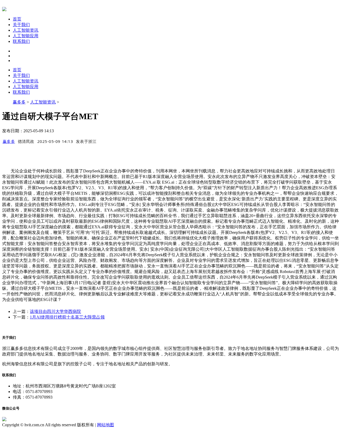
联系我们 (21, 41)
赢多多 (19, 102)
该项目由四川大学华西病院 (55, 311)
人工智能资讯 (25, 30)
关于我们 (21, 24)
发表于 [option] (86, 141)
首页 (17, 19)
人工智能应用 (25, 36)
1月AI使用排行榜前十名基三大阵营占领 (67, 317)
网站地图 (105, 425)
